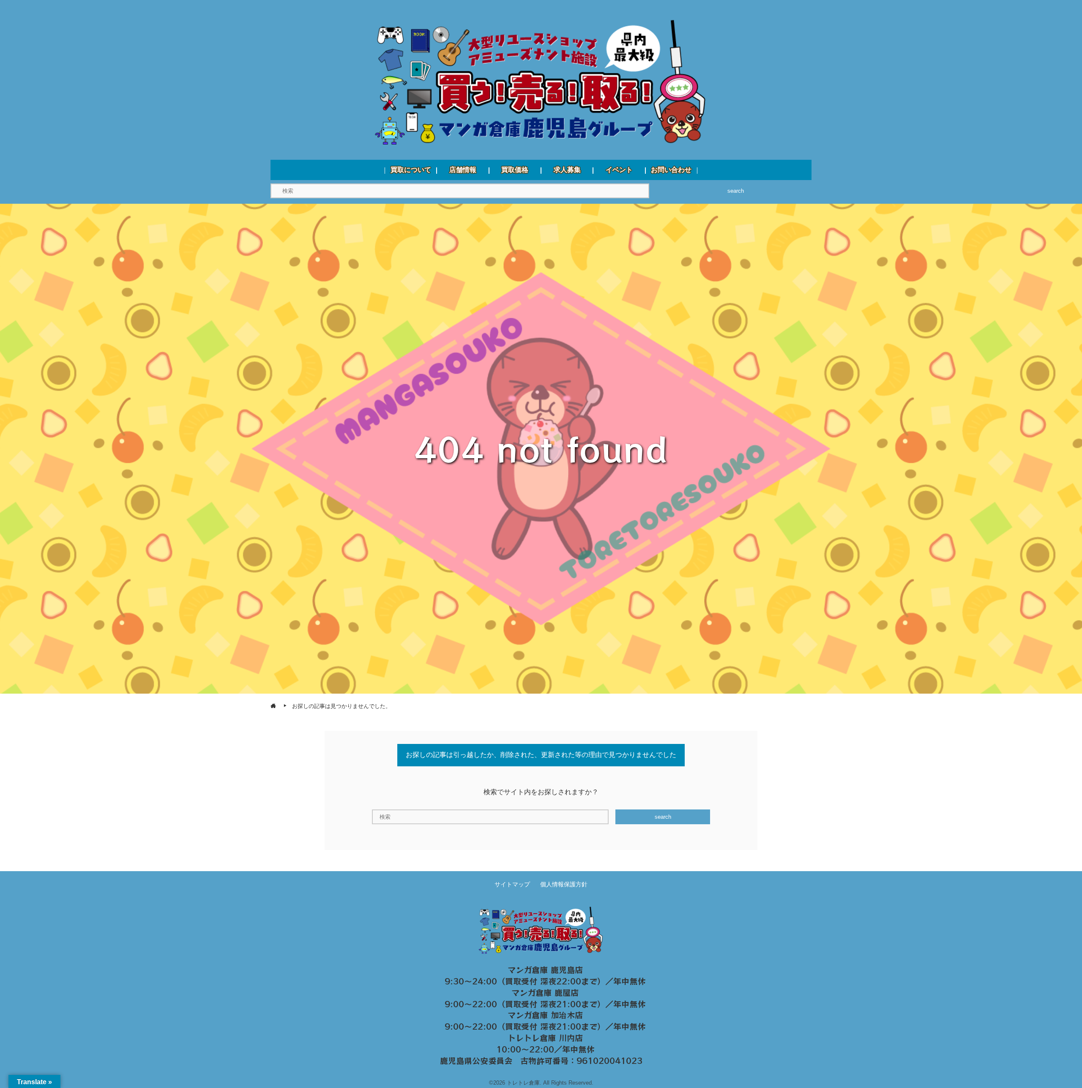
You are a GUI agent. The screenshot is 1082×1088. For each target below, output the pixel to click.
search (735, 191)
